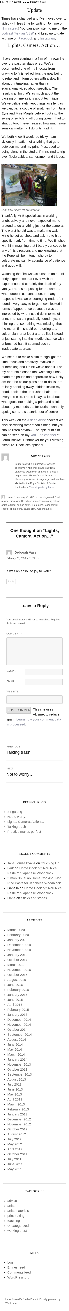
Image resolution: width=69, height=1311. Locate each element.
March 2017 (16, 965)
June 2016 (15, 985)
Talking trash (16, 827)
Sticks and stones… (35, 898)
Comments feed (19, 1272)
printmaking (16, 508)
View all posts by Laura (41, 487)
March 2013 (16, 1104)
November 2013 (19, 1064)
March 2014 (16, 1054)
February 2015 (18, 1010)
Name (11, 671)
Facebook (25, 38)
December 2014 (19, 1019)
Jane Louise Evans (21, 863)
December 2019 (19, 945)
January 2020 (17, 940)
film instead (9, 28)
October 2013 (17, 1069)
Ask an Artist (36, 420)
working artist (44, 508)
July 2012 (14, 1139)
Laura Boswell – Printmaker (23, 2)
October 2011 (17, 1154)
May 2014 (14, 1049)
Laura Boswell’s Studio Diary (20, 1299)
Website (12, 691)
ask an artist (23, 505)
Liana (11, 898)
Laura (10, 497)
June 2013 (15, 1089)
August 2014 (16, 1039)
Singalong (14, 812)
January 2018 (17, 955)
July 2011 (14, 1159)
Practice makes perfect (24, 832)
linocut (4, 508)
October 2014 (17, 1029)
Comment (14, 633)
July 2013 (14, 1084)
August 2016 (16, 980)
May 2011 (14, 1169)
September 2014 (19, 1034)
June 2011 (15, 1164)
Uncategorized (46, 497)
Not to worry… (18, 817)
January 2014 (17, 1059)
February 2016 (18, 990)
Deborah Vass (25, 552)
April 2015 (14, 1005)
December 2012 (19, 1119)
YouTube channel (43, 435)
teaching (13, 1221)
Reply (11, 581)
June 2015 (15, 1000)
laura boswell (52, 505)
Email (11, 681)
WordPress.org (18, 1277)
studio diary (30, 508)
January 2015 (17, 1014)
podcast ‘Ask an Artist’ (17, 33)
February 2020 (18, 935)
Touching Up (50, 863)
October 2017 (17, 960)
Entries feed (16, 1267)
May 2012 (14, 1144)
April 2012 (14, 1149)
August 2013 (16, 1079)
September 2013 (19, 1074)
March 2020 (16, 930)
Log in (11, 1262)
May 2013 (14, 1094)
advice (12, 1201)
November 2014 (19, 1024)
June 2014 (15, 1044)
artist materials (18, 1211)
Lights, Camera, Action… (25, 822)
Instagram (47, 38)
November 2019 (19, 950)
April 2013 (14, 1099)
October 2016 (17, 975)
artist (11, 1206)
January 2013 (17, 1114)
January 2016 (17, 995)
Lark (10, 868)
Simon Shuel (16, 878)
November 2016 (19, 970)
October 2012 (17, 1129)
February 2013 (18, 1109)
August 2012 (16, 1134)
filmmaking (37, 505)
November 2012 (19, 1124)
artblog (11, 505)
